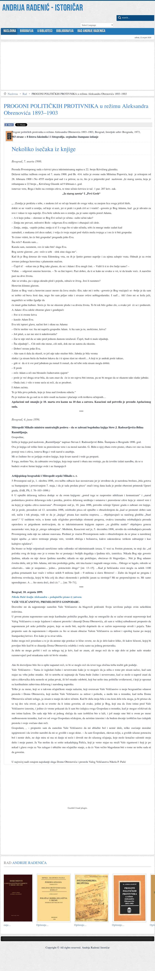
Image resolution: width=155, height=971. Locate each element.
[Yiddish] (110, 18)
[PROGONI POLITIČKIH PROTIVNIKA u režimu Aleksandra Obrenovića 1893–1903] (98, 921)
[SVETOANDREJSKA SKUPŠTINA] (60, 921)
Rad (25, 94)
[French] (93, 18)
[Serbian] (82, 18)
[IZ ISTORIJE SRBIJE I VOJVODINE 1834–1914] (136, 921)
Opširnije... (11, 925)
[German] (99, 18)
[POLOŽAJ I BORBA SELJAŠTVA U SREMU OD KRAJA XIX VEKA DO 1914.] (22, 921)
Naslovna (13, 94)
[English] (88, 18)
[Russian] (105, 18)
